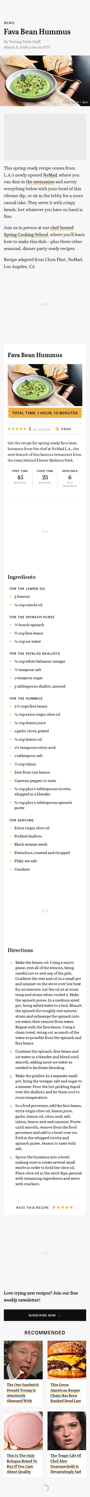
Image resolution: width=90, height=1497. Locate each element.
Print (66, 429)
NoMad (50, 175)
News (9, 22)
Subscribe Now (42, 1315)
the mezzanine (40, 181)
